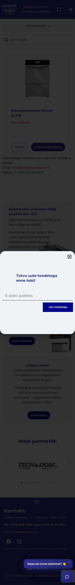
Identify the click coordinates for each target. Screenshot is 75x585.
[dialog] (37, 292)
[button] (69, 256)
